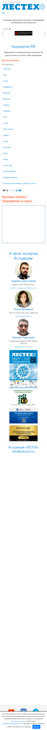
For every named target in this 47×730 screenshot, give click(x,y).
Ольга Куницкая (23, 309)
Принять (36, 727)
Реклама (6, 29)
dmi (4, 75)
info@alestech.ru (23, 451)
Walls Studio (8, 129)
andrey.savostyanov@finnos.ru (23, 288)
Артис (5, 153)
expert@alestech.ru (23, 316)
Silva (5, 117)
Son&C (5, 123)
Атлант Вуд (7, 165)
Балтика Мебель (9, 171)
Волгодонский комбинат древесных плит (19, 183)
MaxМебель (8, 87)
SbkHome (6, 111)
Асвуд (5, 159)
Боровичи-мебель (10, 177)
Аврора (6, 135)
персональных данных (18, 721)
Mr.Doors (6, 105)
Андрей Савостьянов (23, 281)
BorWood (6, 69)
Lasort (5, 81)
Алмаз (5, 141)
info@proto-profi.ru (23, 347)
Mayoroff (6, 93)
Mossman (7, 99)
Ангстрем (7, 147)
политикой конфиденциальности (12, 723)
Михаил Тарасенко (23, 337)
